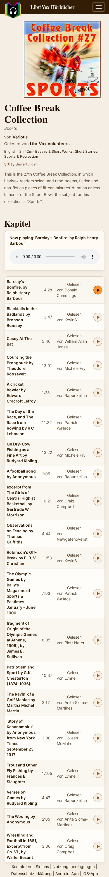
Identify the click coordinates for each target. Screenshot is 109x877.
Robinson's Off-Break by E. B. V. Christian (22, 558)
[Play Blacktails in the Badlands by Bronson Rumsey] (97, 317)
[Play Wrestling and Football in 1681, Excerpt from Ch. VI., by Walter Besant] (97, 846)
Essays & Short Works (54, 151)
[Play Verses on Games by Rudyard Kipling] (97, 797)
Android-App (67, 873)
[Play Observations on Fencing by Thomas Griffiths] (97, 533)
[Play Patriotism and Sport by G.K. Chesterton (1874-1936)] (97, 675)
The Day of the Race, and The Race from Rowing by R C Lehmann (20, 422)
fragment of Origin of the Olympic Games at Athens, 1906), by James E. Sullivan (22, 640)
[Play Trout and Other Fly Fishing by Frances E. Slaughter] (97, 773)
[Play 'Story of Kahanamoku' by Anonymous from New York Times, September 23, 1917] (97, 738)
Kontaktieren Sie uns (30, 866)
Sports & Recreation (21, 156)
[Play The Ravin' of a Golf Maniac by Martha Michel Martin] (97, 702)
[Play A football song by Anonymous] (97, 473)
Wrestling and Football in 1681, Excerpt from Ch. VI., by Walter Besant (22, 846)
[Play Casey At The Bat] (97, 341)
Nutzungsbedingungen (74, 866)
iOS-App (90, 873)
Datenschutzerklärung (31, 873)
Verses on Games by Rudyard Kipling (22, 798)
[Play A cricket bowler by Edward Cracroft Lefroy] (97, 392)
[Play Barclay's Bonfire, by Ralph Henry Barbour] (97, 290)
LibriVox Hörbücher (52, 7)
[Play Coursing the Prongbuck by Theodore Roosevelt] (97, 365)
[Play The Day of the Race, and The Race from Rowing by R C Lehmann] (97, 422)
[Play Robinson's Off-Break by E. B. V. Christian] (97, 557)
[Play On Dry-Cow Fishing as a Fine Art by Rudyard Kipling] (97, 452)
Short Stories (86, 151)
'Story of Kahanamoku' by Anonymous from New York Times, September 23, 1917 (21, 738)
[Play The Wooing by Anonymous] (97, 819)
